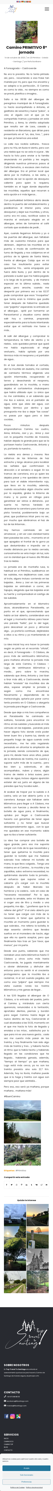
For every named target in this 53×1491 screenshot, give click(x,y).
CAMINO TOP (8, 1444)
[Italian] (25, 2)
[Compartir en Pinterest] (21, 1185)
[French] (20, 2)
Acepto (26, 1468)
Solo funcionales (26, 1475)
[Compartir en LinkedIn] (26, 1185)
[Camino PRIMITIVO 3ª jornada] (15, 1237)
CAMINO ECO (8, 1441)
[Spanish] (30, 2)
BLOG (6, 1447)
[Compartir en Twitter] (11, 1185)
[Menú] (45, 9)
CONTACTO (8, 1450)
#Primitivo (21, 1170)
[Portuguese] (27, 2)
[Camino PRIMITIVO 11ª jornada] (15, 1215)
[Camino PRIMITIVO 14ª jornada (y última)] (37, 1260)
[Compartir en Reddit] (41, 1185)
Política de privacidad (34, 1487)
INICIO (6, 1438)
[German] (22, 2)
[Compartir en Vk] (36, 1185)
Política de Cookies (17, 1487)
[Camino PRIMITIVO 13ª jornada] (15, 1260)
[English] (17, 2)
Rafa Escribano (34, 61)
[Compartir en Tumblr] (31, 1185)
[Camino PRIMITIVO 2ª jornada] (37, 1215)
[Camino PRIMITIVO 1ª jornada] (37, 1282)
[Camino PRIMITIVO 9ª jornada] (15, 1282)
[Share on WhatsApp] (16, 1185)
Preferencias (26, 1482)
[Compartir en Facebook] (6, 1185)
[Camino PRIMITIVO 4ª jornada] (37, 1237)
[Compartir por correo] (46, 1185)
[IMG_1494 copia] (26, 32)
